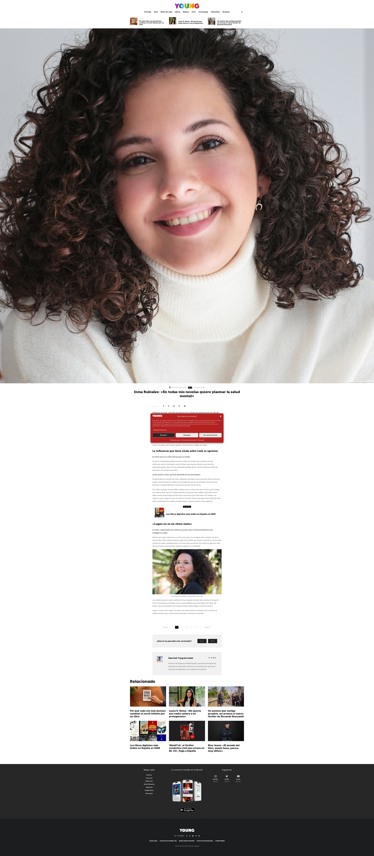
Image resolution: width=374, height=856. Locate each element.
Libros (177, 12)
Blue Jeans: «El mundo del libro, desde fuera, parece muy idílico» (224, 748)
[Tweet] (168, 406)
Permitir (163, 435)
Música (186, 12)
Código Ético (149, 790)
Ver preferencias (210, 435)
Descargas (149, 793)
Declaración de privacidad (189, 440)
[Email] (179, 406)
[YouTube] (192, 835)
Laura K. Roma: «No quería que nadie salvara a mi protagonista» (190, 22)
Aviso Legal (200, 440)
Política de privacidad (205, 841)
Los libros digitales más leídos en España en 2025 (191, 514)
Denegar (187, 435)
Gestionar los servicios (159, 429)
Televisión (215, 12)
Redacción (149, 781)
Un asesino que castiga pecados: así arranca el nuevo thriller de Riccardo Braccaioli (229, 22)
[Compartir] (163, 406)
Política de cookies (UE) (168, 841)
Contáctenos (220, 841)
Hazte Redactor (149, 784)
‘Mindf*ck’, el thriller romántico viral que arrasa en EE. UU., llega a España (186, 748)
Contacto (149, 778)
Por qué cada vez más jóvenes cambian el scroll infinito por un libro (151, 22)
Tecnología (203, 12)
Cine (156, 12)
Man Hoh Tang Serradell (179, 387)
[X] (186, 835)
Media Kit (149, 787)
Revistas (226, 12)
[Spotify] (199, 835)
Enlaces (149, 775)
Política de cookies (175, 440)
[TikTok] (196, 835)
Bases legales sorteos (186, 841)
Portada (147, 12)
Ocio (194, 12)
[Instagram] (189, 835)
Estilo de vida (166, 12)
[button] (221, 416)
